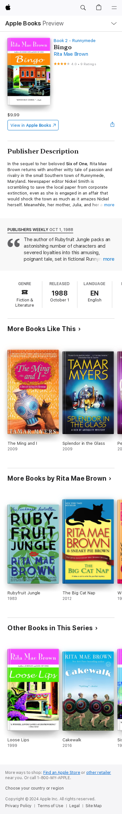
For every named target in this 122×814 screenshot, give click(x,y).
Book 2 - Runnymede (75, 40)
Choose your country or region (34, 788)
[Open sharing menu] (112, 125)
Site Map (94, 806)
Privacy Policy (18, 806)
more (109, 204)
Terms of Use (50, 806)
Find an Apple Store (61, 772)
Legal (74, 806)
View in (30, 125)
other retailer (98, 772)
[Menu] (114, 8)
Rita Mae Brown (71, 54)
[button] (83, 8)
